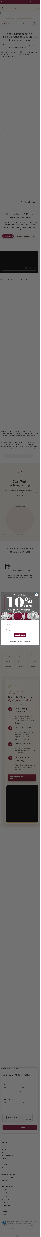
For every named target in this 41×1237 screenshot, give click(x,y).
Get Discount (20, 635)
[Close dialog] (36, 594)
